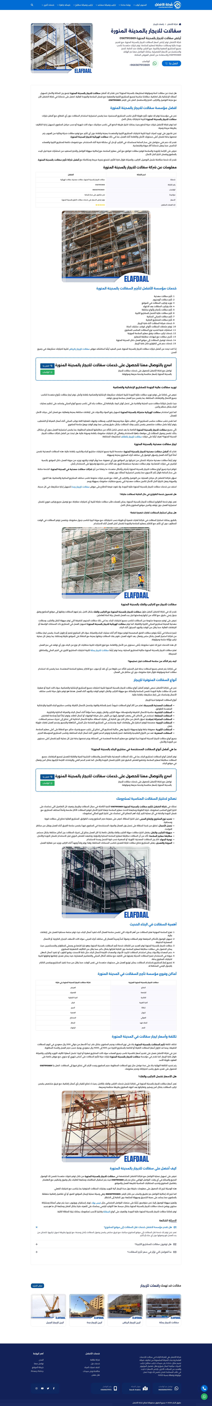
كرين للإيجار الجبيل (55, 1322)
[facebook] (53, 1388)
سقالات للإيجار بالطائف (131, 437)
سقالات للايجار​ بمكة (169, 1322)
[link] (47, 366)
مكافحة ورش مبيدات (91, 1371)
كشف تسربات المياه (92, 1367)
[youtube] (42, 1388)
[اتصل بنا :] (204, 1388)
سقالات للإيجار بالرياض (79, 349)
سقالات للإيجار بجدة (80, 487)
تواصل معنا (39, 1363)
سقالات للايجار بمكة (100, 650)
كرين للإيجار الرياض (131, 1322)
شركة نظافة (95, 1360)
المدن (41, 1360)
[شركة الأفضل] (168, 4)
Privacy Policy (37, 1371)
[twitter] (48, 1388)
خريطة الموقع (38, 1367)
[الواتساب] (204, 1396)
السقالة (106, 1212)
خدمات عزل (95, 1363)
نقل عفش (95, 1375)
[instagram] (36, 1388)
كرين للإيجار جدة (94, 1322)
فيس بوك (96, 1203)
